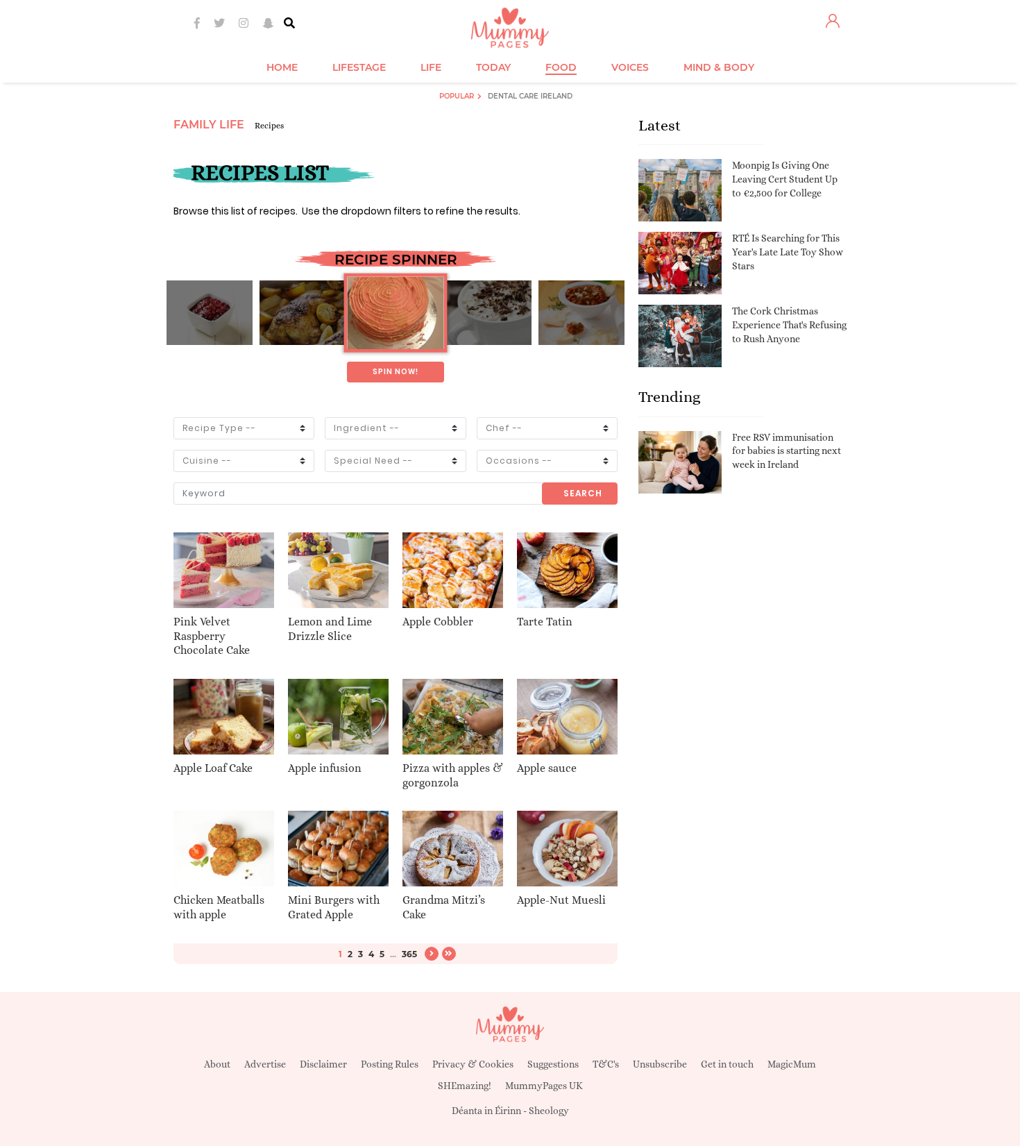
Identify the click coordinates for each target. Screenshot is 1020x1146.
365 (409, 954)
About (217, 1064)
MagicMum (791, 1064)
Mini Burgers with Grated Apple (334, 907)
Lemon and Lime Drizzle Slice (330, 629)
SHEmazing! (464, 1085)
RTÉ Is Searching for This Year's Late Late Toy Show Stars (787, 252)
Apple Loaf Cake (213, 768)
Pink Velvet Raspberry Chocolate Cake (211, 636)
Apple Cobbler (437, 621)
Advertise (265, 1064)
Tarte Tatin (544, 621)
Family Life (208, 124)
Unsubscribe (660, 1064)
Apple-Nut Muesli (561, 900)
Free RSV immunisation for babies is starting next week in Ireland (786, 451)
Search (582, 493)
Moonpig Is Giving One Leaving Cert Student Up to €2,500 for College (785, 179)
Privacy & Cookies (472, 1064)
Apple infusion (325, 768)
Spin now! (395, 371)
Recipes (269, 125)
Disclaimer (323, 1064)
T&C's (606, 1064)
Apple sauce (547, 768)
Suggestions (553, 1064)
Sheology (549, 1110)
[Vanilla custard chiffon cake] (395, 313)
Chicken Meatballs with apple (218, 907)
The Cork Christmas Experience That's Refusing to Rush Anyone (789, 324)
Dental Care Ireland (530, 96)
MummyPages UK (544, 1085)
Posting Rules (389, 1064)
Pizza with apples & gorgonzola (452, 775)
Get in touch (727, 1064)
